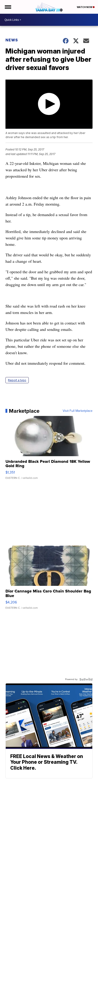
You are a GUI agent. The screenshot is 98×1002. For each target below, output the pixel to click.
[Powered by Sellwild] (86, 679)
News (11, 40)
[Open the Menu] (7, 7)
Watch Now (85, 7)
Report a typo (17, 380)
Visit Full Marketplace (78, 411)
